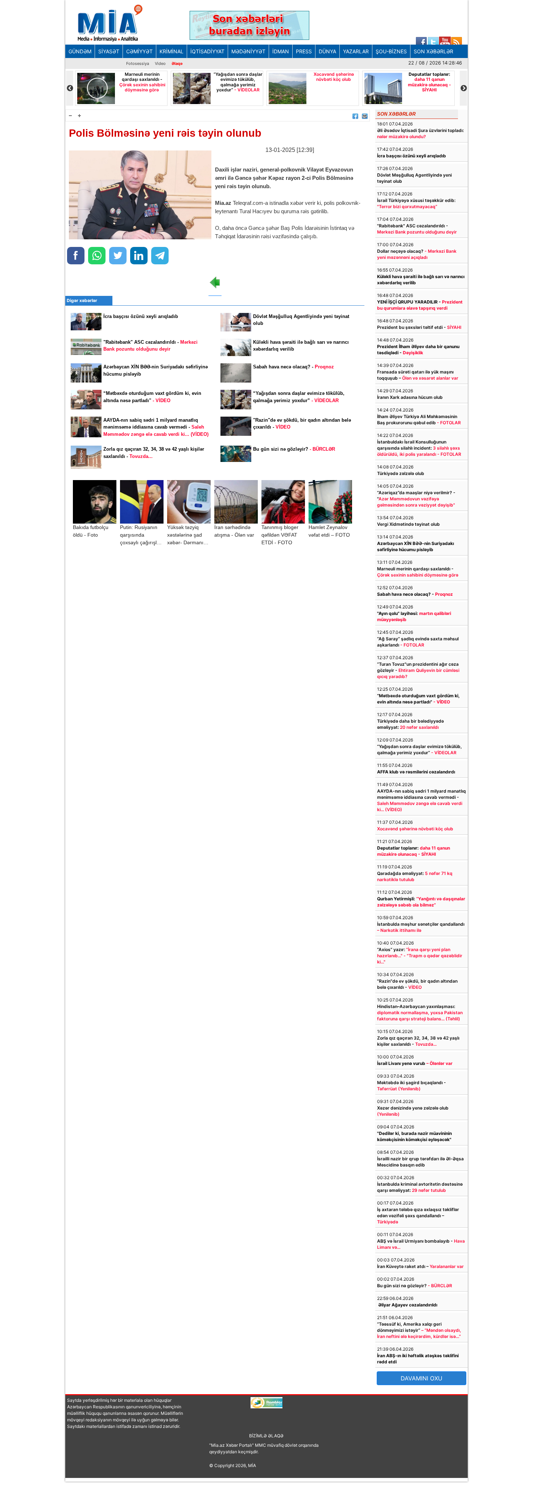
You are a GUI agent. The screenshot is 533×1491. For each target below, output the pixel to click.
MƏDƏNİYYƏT (248, 51)
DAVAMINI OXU (421, 1378)
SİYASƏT (108, 51)
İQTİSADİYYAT (207, 51)
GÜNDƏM (80, 51)
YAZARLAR (356, 51)
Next (463, 88)
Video (160, 63)
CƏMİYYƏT (139, 51)
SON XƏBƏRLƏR (433, 51)
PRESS (304, 51)
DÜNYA (327, 51)
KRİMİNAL (171, 51)
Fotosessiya (137, 63)
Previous (69, 88)
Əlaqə (177, 63)
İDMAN (280, 51)
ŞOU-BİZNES (391, 51)
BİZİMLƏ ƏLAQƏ (266, 1435)
